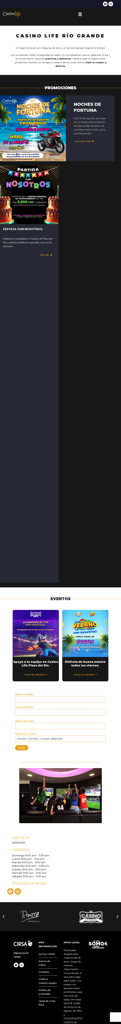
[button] (80, 14)
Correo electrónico (24, 707)
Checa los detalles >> (36, 674)
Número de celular (24, 721)
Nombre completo (24, 694)
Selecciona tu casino (25, 733)
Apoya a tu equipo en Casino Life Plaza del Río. (35, 663)
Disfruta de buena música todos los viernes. (85, 663)
